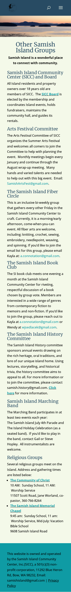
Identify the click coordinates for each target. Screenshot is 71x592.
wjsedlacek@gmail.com (39, 327)
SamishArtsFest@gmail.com (27, 183)
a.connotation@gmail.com (39, 256)
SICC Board (50, 94)
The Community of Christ (30, 480)
